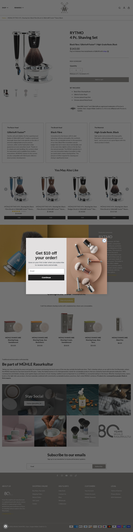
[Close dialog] (104, 240)
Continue (46, 277)
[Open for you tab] (5, 526)
